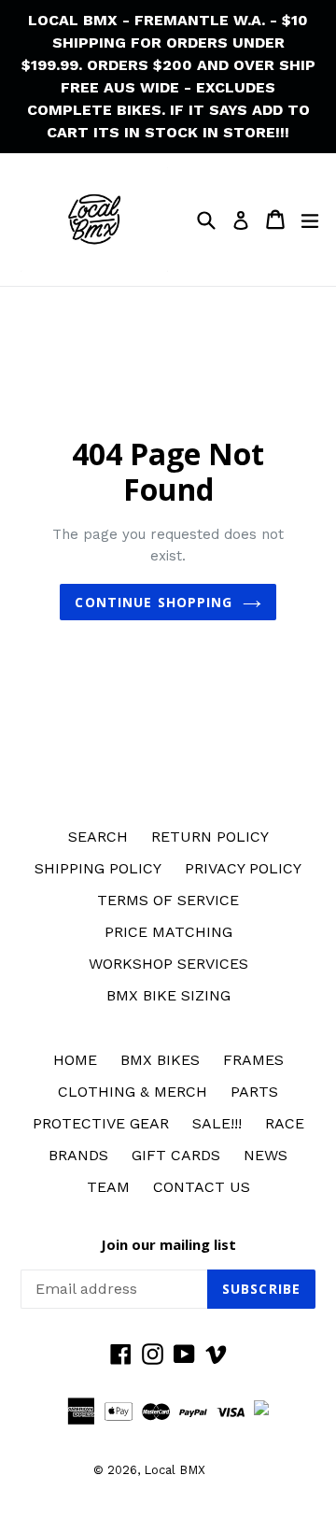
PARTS (254, 1091)
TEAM (108, 1187)
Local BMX (174, 1470)
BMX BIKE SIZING (168, 995)
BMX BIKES (160, 1060)
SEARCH (98, 836)
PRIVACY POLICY (243, 868)
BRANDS (78, 1155)
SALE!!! (217, 1123)
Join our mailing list (168, 1244)
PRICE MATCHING (168, 932)
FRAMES (253, 1060)
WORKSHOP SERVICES (168, 963)
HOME (75, 1060)
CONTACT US (201, 1187)
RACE (284, 1123)
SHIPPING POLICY (98, 868)
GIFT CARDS (176, 1155)
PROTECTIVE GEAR (101, 1123)
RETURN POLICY (210, 836)
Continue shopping (153, 602)
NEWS (265, 1155)
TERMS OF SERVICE (168, 900)
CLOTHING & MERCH (132, 1091)
